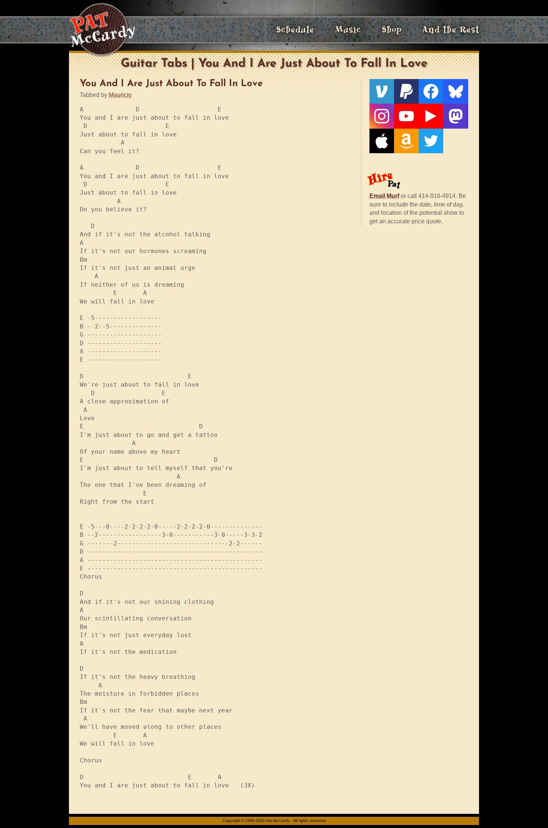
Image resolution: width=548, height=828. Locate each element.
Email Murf (384, 196)
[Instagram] (381, 116)
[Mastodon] (455, 116)
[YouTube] (406, 116)
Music (348, 29)
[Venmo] (381, 91)
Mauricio (120, 95)
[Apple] (381, 141)
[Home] (102, 29)
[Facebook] (431, 91)
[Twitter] (431, 141)
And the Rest (450, 29)
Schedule (295, 29)
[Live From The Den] (431, 116)
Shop (391, 29)
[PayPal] (406, 91)
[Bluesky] (455, 91)
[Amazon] (406, 141)
